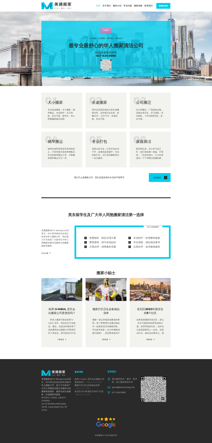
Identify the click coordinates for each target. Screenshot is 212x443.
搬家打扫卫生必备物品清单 (106, 311)
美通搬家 (98, 435)
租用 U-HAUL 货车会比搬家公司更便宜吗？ (61, 311)
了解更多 (60, 339)
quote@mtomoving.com (123, 387)
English (106, 30)
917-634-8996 (119, 392)
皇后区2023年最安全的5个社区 (150, 311)
